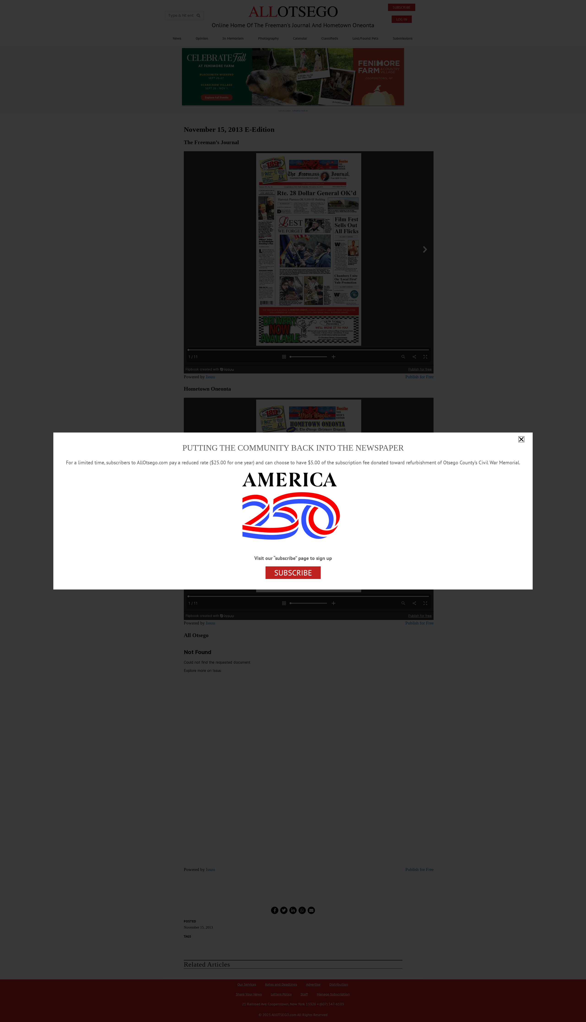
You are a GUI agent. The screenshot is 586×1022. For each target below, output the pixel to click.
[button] (521, 439)
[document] (293, 511)
